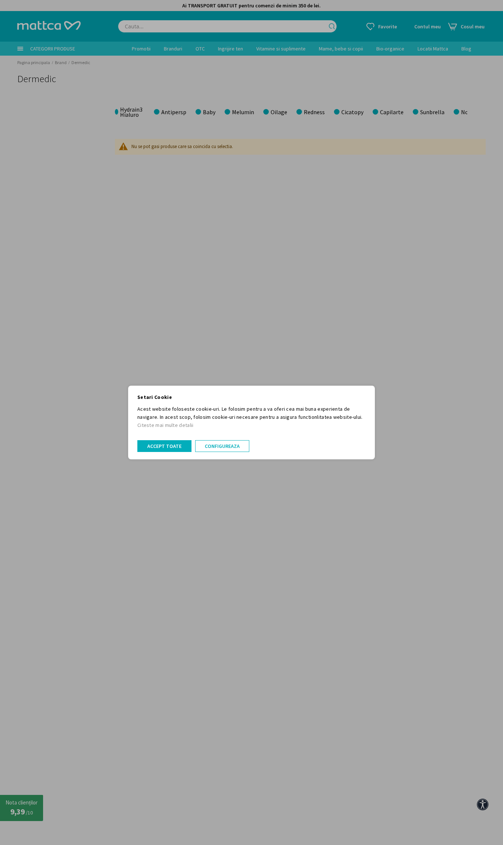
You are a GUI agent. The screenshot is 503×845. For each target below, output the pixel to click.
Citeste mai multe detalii (165, 425)
